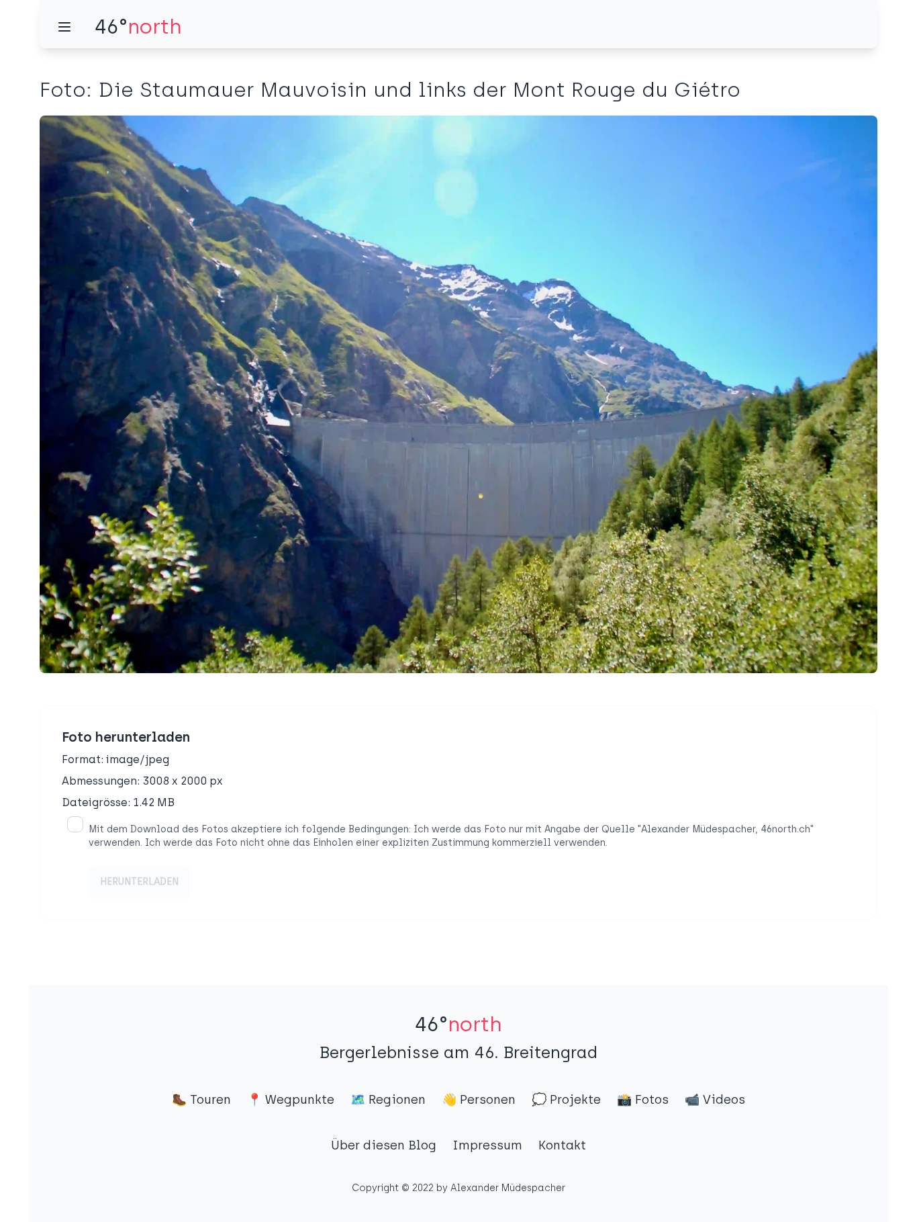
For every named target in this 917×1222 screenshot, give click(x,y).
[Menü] (64, 27)
